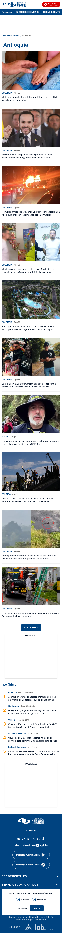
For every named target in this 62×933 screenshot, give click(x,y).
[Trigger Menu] (4, 4)
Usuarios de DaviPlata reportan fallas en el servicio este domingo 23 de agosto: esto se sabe (32, 739)
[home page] (31, 821)
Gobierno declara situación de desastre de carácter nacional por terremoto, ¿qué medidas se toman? (28, 500)
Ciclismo (12, 720)
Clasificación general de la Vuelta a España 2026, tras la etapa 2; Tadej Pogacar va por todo (33, 725)
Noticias (25, 899)
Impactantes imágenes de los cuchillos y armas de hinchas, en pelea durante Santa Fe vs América (33, 753)
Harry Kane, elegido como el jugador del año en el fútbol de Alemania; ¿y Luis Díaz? (32, 712)
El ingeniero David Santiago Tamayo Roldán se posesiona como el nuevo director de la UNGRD (30, 442)
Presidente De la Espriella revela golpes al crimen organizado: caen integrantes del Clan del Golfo (27, 156)
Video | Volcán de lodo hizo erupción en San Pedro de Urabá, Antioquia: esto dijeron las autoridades (29, 557)
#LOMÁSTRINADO (17, 733)
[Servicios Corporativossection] (57, 884)
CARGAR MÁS (31, 627)
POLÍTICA (6, 436)
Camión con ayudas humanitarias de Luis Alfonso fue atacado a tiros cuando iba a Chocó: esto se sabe (29, 385)
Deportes (41, 899)
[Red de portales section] (57, 876)
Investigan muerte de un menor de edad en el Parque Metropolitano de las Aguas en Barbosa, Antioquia (28, 328)
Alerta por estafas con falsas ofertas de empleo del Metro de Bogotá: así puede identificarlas (32, 698)
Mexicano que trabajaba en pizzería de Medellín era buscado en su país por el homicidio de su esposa (28, 270)
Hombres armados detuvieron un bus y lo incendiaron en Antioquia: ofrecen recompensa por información (31, 213)
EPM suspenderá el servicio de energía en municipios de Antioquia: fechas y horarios (30, 614)
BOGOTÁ (12, 692)
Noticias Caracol (11, 36)
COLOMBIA (7, 93)
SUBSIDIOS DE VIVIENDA (28, 12)
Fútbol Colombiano (17, 747)
